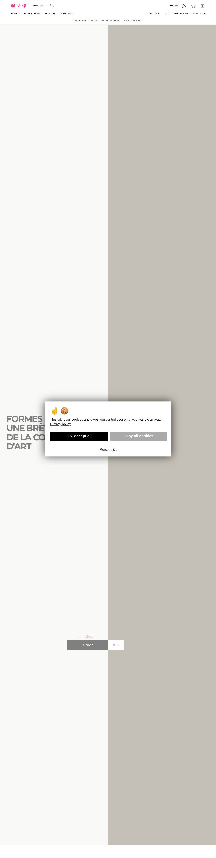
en (176, 5)
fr (171, 5)
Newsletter (38, 6)
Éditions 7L (67, 13)
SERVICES (50, 13)
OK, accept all (79, 436)
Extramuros (180, 13)
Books (15, 13)
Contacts (199, 13)
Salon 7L (155, 13)
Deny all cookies (138, 436)
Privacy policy (60, 424)
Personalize (109, 449)
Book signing (32, 13)
